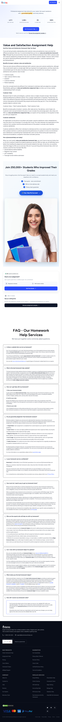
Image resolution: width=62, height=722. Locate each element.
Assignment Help (6, 656)
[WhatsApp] (47, 707)
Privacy (49, 716)
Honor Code (35, 663)
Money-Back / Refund (38, 656)
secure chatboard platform (42, 553)
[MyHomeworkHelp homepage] (7, 2)
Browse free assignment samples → (37, 33)
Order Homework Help (7, 653)
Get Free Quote (30, 288)
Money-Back (44, 716)
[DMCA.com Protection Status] (8, 706)
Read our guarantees (20, 641)
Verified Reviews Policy (38, 666)
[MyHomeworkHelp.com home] (6, 626)
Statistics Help (50, 691)
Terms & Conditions (37, 670)
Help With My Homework (53, 695)
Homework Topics (6, 666)
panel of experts (19, 524)
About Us (4, 677)
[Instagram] (47, 711)
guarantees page (37, 452)
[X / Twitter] (54, 707)
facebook (8, 584)
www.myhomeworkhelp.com (19, 361)
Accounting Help (37, 688)
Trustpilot (22, 584)
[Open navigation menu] (59, 2)
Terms (53, 716)
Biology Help (50, 688)
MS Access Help (36, 691)
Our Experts (5, 691)
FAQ (3, 684)
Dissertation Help (51, 677)
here (39, 584)
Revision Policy (36, 659)
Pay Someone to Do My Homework (38, 696)
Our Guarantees (36, 653)
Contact (58, 716)
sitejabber (13, 584)
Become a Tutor (6, 695)
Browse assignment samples (30, 305)
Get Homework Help (30, 29)
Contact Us (5, 681)
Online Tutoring (36, 681)
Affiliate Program (6, 670)
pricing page (34, 509)
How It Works (5, 663)
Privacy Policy (51, 474)
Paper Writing (50, 684)
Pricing (4, 659)
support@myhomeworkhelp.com (24, 635)
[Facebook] (51, 707)
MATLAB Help (36, 684)
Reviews (4, 688)
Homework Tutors (51, 681)
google (51, 582)
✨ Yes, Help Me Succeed (31, 193)
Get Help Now (53, 2)
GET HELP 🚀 (7, 641)
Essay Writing (36, 677)
